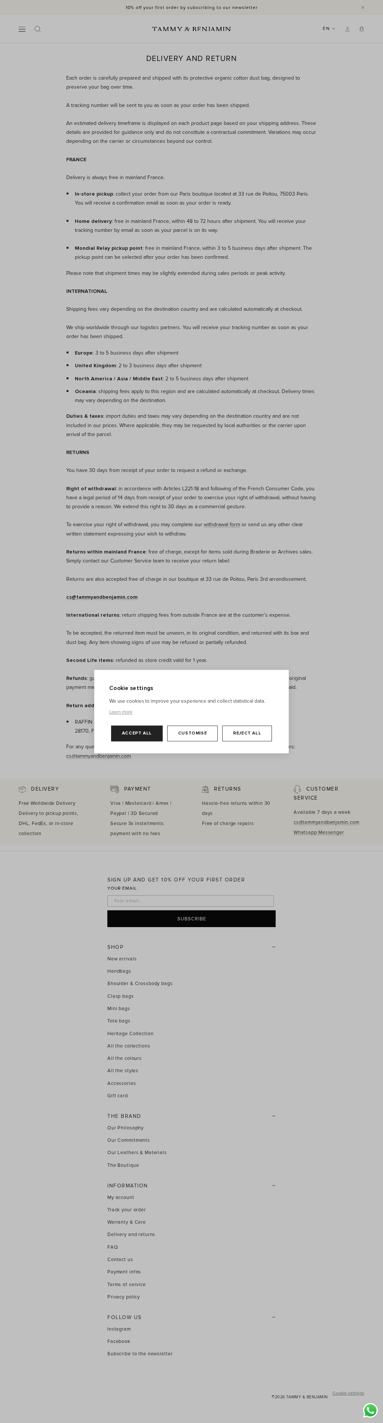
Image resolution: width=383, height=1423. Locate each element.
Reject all (247, 733)
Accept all (137, 733)
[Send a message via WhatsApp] (370, 1410)
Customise (192, 733)
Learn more (120, 712)
